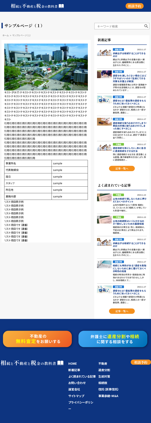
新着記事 (74, 370)
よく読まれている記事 (82, 376)
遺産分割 (104, 370)
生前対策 (104, 376)
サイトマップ (76, 396)
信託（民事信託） (108, 389)
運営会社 (74, 389)
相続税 (102, 383)
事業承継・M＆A (108, 396)
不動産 (102, 363)
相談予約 (134, 5)
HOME (72, 363)
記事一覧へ (121, 168)
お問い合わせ (77, 383)
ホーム (5, 35)
